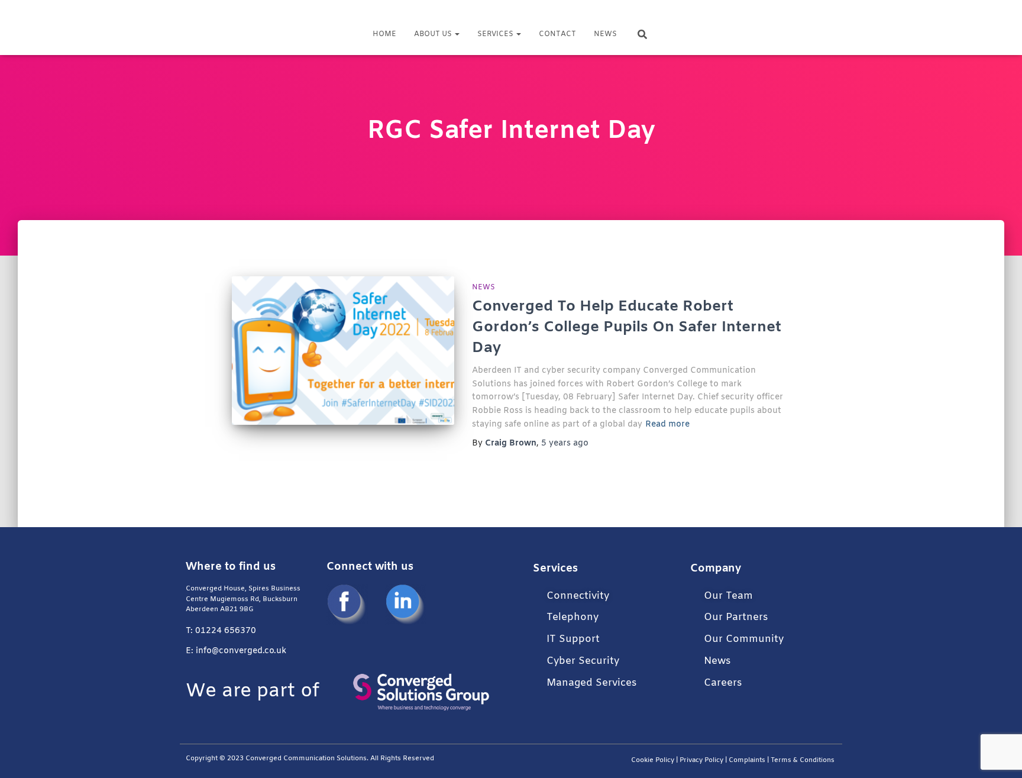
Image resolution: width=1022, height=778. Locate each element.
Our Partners (736, 617)
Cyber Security (582, 661)
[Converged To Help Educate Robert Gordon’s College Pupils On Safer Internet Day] (343, 350)
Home (384, 34)
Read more (667, 424)
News (605, 34)
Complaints (747, 760)
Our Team (728, 596)
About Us (434, 34)
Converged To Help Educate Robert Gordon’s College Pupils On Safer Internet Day (626, 327)
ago (564, 443)
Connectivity (577, 596)
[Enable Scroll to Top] (999, 754)
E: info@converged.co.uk (236, 651)
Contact (557, 34)
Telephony (572, 617)
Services (496, 34)
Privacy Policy (701, 760)
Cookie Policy (652, 760)
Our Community (744, 639)
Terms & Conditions (803, 760)
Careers (723, 683)
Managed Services (591, 683)
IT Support (573, 639)
